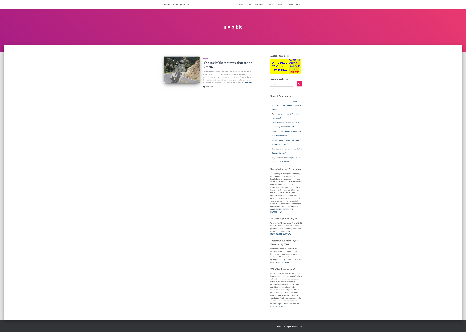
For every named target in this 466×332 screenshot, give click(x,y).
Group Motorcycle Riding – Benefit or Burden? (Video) (287, 105)
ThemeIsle (298, 327)
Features (259, 4)
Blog (298, 4)
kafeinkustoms (277, 140)
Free (290, 4)
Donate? (280, 4)
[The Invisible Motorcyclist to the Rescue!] (182, 70)
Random (269, 4)
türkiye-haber (277, 123)
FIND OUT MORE (283, 262)
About (249, 4)
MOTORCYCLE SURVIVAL (280, 234)
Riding (205, 59)
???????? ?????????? (281, 101)
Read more (248, 83)
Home (241, 4)
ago (211, 87)
